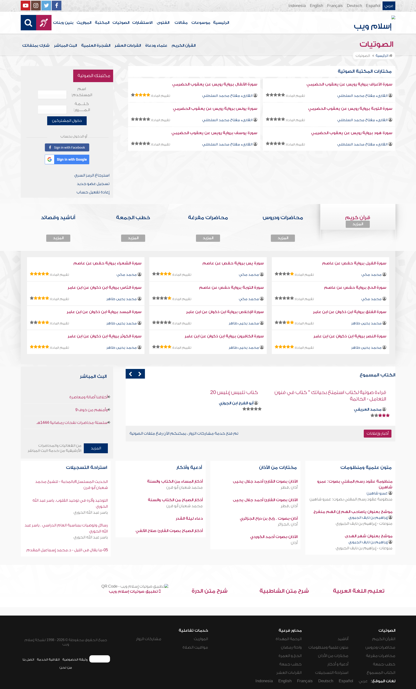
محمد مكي (371, 275)
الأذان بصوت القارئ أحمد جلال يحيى (265, 481)
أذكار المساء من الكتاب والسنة (175, 481)
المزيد (357, 224)
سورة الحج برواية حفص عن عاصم (355, 287)
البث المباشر (65, 45)
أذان (294, 543)
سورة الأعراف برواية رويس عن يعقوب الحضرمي (349, 84)
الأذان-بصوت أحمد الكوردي (274, 537)
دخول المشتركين (67, 120)
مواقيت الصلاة (195, 647)
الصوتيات (120, 22)
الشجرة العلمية (95, 45)
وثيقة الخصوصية (75, 659)
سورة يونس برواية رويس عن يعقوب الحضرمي (215, 108)
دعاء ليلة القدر (189, 518)
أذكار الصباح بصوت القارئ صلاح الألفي (169, 531)
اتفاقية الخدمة (48, 659)
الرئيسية (221, 22)
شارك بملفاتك (36, 45)
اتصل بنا (28, 659)
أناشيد (343, 639)
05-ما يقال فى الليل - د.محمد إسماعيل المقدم (67, 550)
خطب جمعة (384, 664)
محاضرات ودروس (380, 647)
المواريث (84, 22)
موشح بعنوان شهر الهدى (368, 536)
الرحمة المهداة (289, 639)
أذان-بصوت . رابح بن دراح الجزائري (269, 518)
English (316, 6)
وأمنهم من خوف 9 (91, 410)
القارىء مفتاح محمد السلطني (362, 96)
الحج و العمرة (290, 656)
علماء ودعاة (156, 45)
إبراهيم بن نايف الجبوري (368, 518)
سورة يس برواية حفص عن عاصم (233, 263)
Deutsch (354, 6)
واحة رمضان (291, 647)
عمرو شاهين (377, 493)
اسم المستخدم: (81, 92)
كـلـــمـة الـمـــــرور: (81, 107)
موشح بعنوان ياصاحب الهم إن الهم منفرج (352, 512)
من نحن (65, 667)
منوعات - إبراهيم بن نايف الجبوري (364, 523)
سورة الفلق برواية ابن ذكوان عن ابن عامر (349, 312)
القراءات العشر (128, 45)
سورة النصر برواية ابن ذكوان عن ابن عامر (349, 336)
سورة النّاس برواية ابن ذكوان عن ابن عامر (105, 287)
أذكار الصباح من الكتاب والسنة (175, 500)
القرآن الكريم (183, 45)
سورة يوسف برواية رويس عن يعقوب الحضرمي (214, 133)
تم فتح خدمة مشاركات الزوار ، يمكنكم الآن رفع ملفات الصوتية (184, 433)
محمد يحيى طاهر (121, 299)
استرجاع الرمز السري (92, 175)
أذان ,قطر (289, 487)
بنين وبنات (63, 22)
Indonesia (297, 6)
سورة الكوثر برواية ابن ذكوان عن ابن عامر (105, 336)
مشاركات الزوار (148, 639)
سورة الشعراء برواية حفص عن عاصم (107, 263)
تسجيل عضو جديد (93, 184)
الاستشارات (142, 22)
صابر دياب (244, 403)
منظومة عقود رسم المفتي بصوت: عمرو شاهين (351, 499)
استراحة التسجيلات (87, 467)
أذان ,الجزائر (288, 524)
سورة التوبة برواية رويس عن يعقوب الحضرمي (350, 108)
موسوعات (200, 22)
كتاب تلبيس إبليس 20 (362, 392)
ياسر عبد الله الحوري (90, 512)
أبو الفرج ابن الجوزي (364, 403)
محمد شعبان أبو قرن (184, 487)
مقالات (181, 22)
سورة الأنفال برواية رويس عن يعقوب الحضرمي (214, 84)
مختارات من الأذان (278, 467)
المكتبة (102, 22)
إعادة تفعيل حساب (93, 192)
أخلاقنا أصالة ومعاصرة (88, 397)
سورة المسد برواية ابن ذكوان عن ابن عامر (104, 312)
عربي (388, 6)
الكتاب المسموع (381, 672)
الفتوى (163, 22)
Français (335, 6)
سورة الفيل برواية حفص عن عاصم (354, 263)
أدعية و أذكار (337, 664)
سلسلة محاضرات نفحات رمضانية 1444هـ (72, 422)
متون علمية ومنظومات (366, 467)
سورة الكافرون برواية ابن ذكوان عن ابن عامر (224, 336)
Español (373, 6)
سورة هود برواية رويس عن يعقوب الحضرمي (351, 133)
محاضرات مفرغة (380, 656)
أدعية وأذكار (189, 467)
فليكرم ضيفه (242, 392)
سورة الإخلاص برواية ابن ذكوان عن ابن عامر (225, 312)
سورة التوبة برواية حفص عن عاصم (231, 287)
